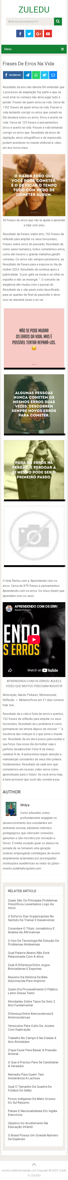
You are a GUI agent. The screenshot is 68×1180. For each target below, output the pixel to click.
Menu (8, 49)
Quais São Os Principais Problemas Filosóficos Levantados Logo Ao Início (33, 904)
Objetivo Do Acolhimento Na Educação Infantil (28, 1125)
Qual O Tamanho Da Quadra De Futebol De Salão (30, 1088)
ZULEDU (34, 10)
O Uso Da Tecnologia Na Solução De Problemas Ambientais (33, 942)
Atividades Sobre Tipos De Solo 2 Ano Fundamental (31, 1003)
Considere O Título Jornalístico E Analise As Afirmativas (31, 930)
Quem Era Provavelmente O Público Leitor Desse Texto (33, 991)
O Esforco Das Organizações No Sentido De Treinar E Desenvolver (31, 918)
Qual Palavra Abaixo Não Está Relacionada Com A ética (28, 954)
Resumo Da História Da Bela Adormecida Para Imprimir (27, 979)
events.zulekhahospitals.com (19, 1170)
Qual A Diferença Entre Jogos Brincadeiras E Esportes (29, 967)
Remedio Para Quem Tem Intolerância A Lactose (26, 1076)
